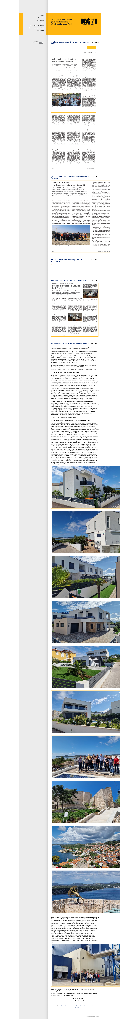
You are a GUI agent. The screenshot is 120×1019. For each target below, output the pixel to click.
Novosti (42, 15)
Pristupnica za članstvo (37, 25)
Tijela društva (40, 20)
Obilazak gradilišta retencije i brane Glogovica (66, 261)
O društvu (41, 18)
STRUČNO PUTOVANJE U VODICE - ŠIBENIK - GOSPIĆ (70, 344)
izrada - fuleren (96, 1017)
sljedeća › (93, 1005)
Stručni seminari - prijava (36, 28)
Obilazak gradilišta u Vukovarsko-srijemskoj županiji (70, 177)
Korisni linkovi (40, 30)
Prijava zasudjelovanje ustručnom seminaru (34, 42)
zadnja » (77, 1007)
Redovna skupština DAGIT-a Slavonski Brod (69, 280)
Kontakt (42, 33)
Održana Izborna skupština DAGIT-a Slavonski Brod (70, 43)
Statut (42, 23)
